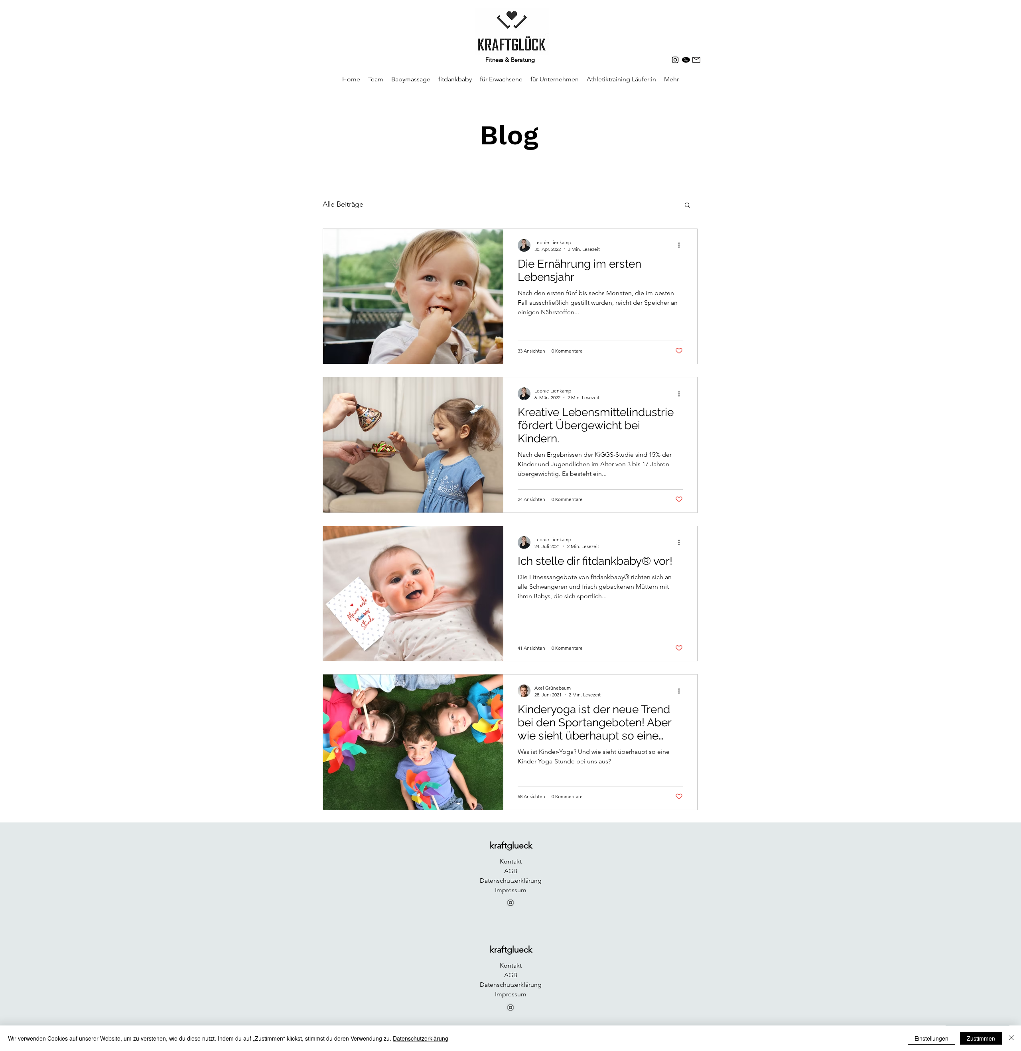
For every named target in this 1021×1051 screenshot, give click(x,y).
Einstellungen (931, 1038)
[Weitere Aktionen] (681, 245)
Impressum (510, 890)
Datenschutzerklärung (420, 1038)
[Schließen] (1011, 1038)
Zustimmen (981, 1038)
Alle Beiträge (343, 204)
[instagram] (675, 59)
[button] (687, 205)
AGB (510, 871)
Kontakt (511, 861)
